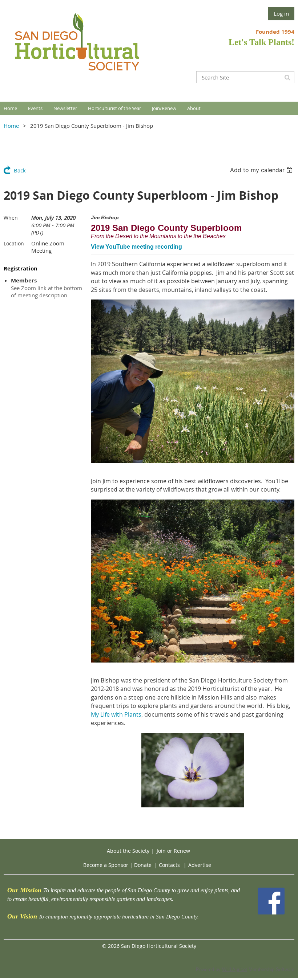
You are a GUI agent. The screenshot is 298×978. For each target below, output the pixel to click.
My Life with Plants (116, 714)
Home (11, 125)
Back (20, 170)
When (11, 217)
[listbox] (262, 170)
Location (14, 243)
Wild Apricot (234, 969)
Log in (281, 13)
